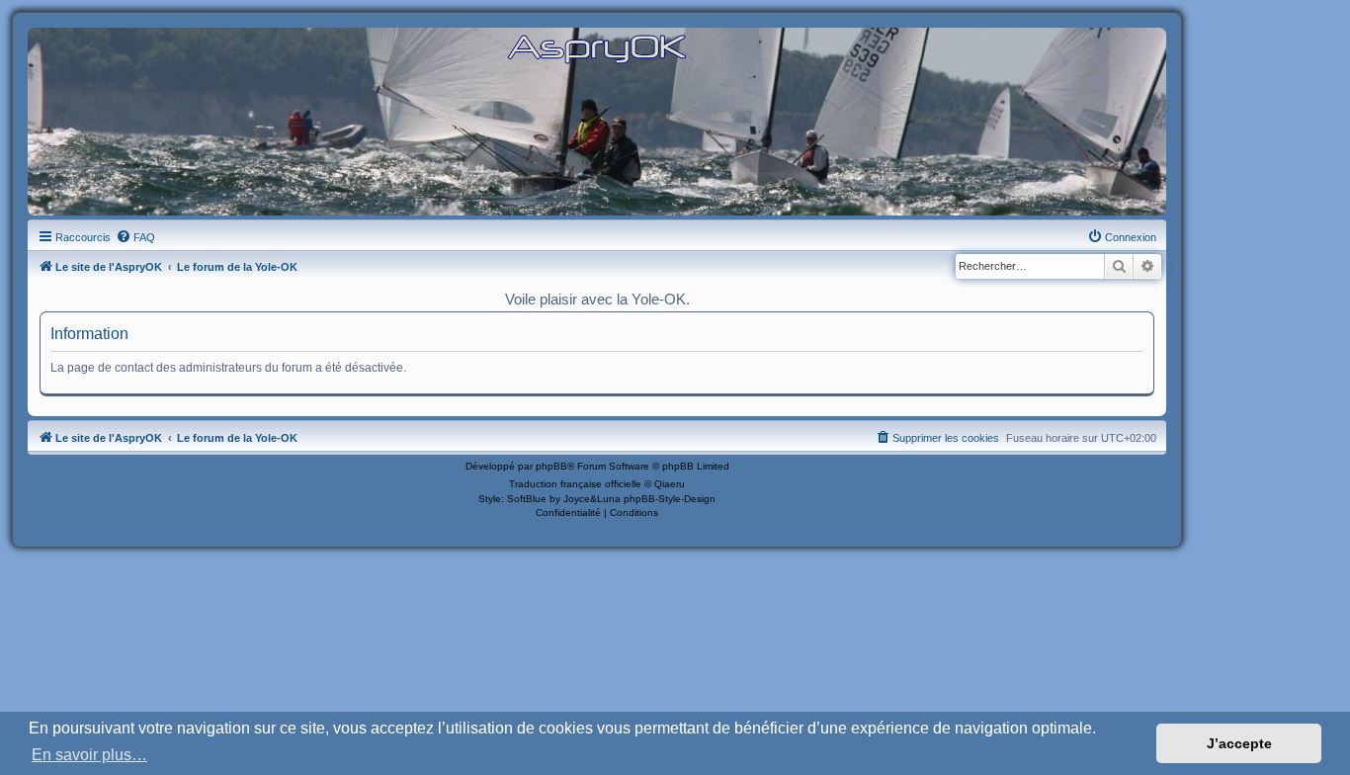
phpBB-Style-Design (670, 498)
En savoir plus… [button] (89, 754)
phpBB (551, 466)
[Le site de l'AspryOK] (597, 48)
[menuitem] (135, 237)
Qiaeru (669, 483)
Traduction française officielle (575, 483)
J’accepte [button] (1239, 743)
